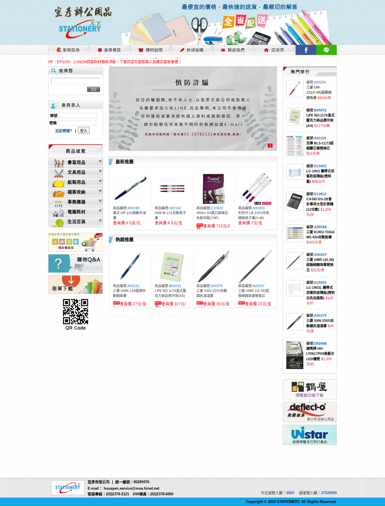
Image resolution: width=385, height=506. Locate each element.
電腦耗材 (77, 211)
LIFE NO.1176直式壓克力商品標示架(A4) (320, 120)
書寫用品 (77, 162)
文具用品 (77, 172)
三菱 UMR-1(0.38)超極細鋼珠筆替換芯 (320, 265)
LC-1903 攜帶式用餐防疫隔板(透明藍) (320, 176)
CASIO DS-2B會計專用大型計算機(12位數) (319, 204)
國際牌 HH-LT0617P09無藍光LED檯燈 (320, 354)
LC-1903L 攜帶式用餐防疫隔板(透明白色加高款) (320, 293)
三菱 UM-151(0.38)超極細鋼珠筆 (318, 92)
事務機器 (77, 201)
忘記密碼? (63, 131)
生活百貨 (77, 221)
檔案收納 (77, 192)
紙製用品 (77, 182)
